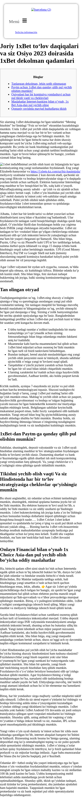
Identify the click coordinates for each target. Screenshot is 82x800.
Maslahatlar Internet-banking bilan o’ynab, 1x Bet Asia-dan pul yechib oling (40, 103)
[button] (18, 20)
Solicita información (26, 32)
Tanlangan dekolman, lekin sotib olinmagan (38, 83)
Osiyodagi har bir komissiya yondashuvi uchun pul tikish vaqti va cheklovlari (40, 96)
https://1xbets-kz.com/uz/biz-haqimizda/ (55, 171)
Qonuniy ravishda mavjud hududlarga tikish (38, 108)
